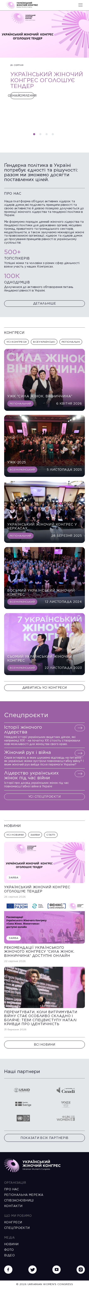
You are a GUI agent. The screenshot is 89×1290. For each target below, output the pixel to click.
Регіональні (71, 341)
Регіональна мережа (23, 1194)
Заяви (35, 834)
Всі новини (44, 1044)
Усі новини (15, 834)
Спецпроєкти (17, 1228)
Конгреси (13, 1222)
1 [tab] (35, 135)
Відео (9, 1255)
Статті (50, 834)
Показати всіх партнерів (44, 1138)
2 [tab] (41, 135)
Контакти (13, 1206)
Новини (11, 1244)
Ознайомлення (22, 95)
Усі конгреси (16, 341)
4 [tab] (54, 135)
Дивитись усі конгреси (44, 687)
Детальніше (44, 303)
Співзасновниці (19, 1200)
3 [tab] (48, 135)
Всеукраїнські (44, 341)
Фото (9, 1249)
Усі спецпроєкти (44, 796)
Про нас (11, 1189)
